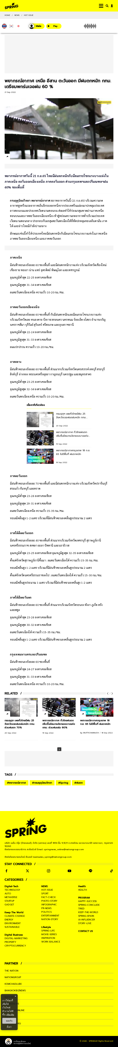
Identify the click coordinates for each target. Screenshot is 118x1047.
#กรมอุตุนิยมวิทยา (42, 783)
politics (46, 912)
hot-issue (47, 890)
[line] (24, 157)
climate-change (15, 916)
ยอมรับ (9, 1021)
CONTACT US (85, 931)
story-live (84, 923)
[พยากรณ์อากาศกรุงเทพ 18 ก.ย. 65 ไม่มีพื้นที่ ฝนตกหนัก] (96, 707)
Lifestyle (46, 927)
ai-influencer (86, 919)
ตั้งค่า (9, 1027)
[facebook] (13, 157)
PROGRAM (84, 897)
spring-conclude (89, 905)
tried (81, 908)
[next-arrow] (111, 693)
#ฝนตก (78, 783)
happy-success (87, 901)
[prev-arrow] (108, 693)
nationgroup (13, 977)
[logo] (11, 5)
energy (9, 919)
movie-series (49, 934)
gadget (9, 904)
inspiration (48, 938)
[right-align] (106, 6)
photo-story (49, 901)
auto (8, 893)
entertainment (50, 915)
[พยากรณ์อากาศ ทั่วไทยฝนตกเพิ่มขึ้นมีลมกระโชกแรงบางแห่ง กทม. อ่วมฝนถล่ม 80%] (59, 707)
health (82, 890)
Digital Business (14, 935)
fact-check (48, 897)
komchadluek (13, 984)
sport (45, 893)
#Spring (63, 783)
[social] (6, 871)
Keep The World (14, 912)
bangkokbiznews (15, 990)
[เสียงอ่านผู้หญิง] (37, 26)
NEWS (17, 15)
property (10, 942)
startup (9, 901)
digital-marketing (16, 938)
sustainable (12, 927)
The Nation (11, 970)
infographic (49, 904)
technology (12, 890)
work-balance (50, 941)
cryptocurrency (15, 945)
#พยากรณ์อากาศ (16, 783)
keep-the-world (88, 912)
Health (82, 886)
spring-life (48, 930)
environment (13, 923)
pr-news (46, 908)
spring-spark (86, 916)
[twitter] (18, 156)
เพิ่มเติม (10, 1014)
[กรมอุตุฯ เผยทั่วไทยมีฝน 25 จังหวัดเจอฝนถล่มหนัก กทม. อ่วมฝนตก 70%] (21, 707)
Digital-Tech (11, 886)
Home (7, 15)
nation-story (49, 919)
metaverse (11, 897)
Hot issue (28, 15)
